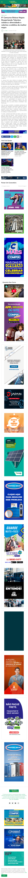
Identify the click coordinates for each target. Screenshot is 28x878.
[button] (2, 2)
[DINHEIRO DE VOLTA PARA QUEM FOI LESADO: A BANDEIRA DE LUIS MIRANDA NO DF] (7, 146)
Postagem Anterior (6, 186)
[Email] (18, 137)
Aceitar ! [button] (4, 875)
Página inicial (4, 15)
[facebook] (10, 803)
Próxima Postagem (22, 186)
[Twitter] (12, 137)
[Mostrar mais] (20, 137)
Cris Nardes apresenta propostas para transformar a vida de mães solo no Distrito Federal (20, 153)
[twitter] (12, 803)
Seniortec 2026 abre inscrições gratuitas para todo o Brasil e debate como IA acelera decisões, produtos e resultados (7, 170)
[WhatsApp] (15, 137)
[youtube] (15, 803)
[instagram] (18, 803)
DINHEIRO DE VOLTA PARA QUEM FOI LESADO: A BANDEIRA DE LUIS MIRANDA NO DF (7, 153)
